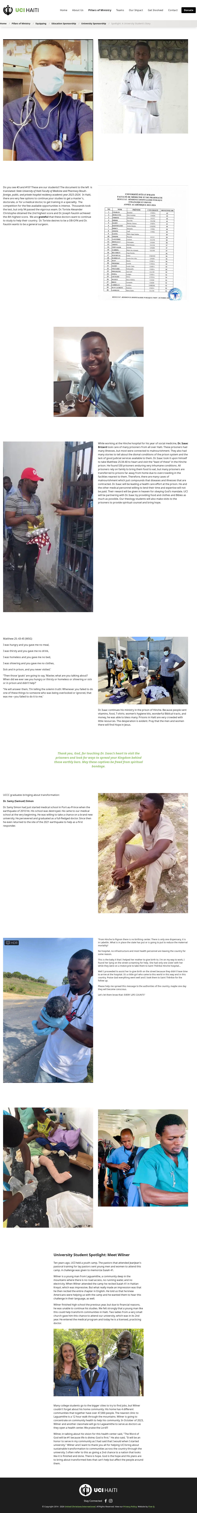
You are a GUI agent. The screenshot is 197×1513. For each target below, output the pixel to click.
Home (3, 23)
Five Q (151, 1506)
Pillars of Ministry (21, 23)
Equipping (41, 23)
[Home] (21, 10)
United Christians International (80, 1506)
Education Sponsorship (64, 23)
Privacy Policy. (130, 1506)
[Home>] (98, 1490)
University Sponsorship (93, 23)
